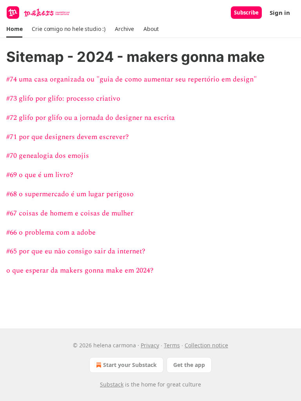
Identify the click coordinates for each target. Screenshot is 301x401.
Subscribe (246, 12)
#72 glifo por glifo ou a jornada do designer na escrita (90, 117)
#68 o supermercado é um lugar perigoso (70, 194)
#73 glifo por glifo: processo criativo (63, 98)
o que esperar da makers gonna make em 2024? (80, 270)
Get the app (189, 364)
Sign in (280, 12)
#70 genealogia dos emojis (47, 155)
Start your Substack (130, 364)
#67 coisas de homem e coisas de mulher (69, 213)
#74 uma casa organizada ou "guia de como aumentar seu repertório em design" (131, 79)
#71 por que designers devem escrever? (67, 137)
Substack (111, 384)
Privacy (150, 345)
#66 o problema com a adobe (51, 232)
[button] (14, 29)
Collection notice (206, 345)
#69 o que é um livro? (39, 175)
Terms (172, 345)
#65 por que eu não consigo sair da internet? (75, 251)
